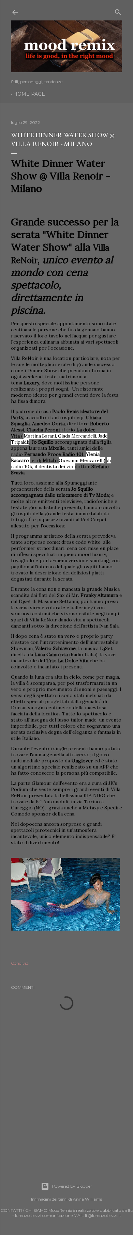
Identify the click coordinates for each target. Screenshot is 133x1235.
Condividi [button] (20, 963)
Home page (29, 94)
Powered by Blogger (72, 1186)
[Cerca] (118, 10)
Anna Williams (87, 1199)
